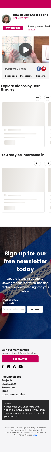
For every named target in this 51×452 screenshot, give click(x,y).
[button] (39, 28)
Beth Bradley (21, 18)
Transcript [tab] (41, 76)
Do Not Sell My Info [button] (11, 433)
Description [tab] (11, 76)
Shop (5, 391)
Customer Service (13, 394)
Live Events (9, 384)
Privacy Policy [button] (33, 430)
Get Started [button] (20, 359)
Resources (8, 387)
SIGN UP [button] (35, 309)
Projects (7, 380)
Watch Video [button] (13, 28)
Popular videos (11, 377)
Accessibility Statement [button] (33, 433)
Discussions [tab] (26, 76)
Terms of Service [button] (17, 430)
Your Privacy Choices (23, 435)
